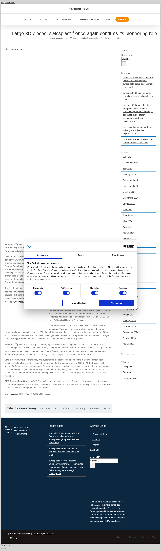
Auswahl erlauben (80, 303)
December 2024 (130, 180)
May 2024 (127, 221)
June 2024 (128, 215)
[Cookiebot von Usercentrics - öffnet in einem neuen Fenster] (123, 246)
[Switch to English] (14, 538)
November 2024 (130, 186)
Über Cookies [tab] (118, 255)
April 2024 (127, 227)
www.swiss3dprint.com (23, 302)
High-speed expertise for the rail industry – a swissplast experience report (138, 130)
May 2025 (127, 168)
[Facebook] (90, 476)
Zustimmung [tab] (42, 255)
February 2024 (129, 239)
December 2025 (130, 163)
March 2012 (128, 344)
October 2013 (129, 338)
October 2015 (129, 326)
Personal (127, 372)
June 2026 (128, 157)
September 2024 (130, 198)
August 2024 (129, 203)
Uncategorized (129, 378)
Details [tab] (80, 255)
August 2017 (129, 315)
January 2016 (129, 320)
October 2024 (129, 192)
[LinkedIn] (97, 476)
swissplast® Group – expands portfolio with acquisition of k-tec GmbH (138, 96)
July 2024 (127, 209)
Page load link (7, 545)
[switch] (66, 293)
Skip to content (8, 2)
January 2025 (129, 174)
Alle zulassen (116, 303)
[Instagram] (94, 476)
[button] (135, 19)
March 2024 (128, 233)
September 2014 (130, 332)
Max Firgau (9, 394)
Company (127, 366)
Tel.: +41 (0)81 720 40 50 (43, 533)
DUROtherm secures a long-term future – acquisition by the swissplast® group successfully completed (64, 438)
